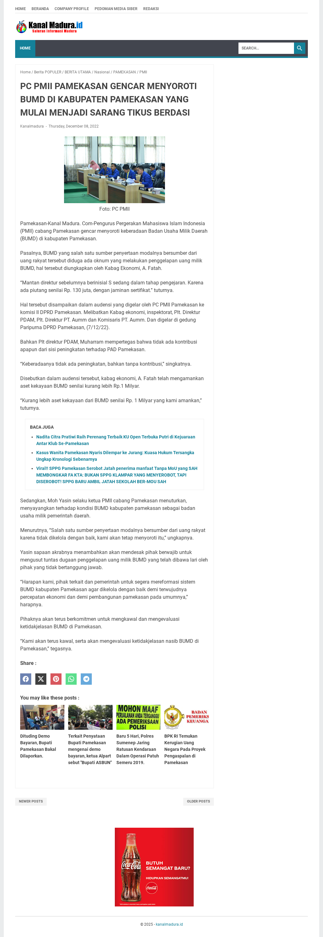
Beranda (40, 9)
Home (20, 9)
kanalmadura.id (169, 924)
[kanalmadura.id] (50, 27)
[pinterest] (56, 679)
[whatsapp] (71, 679)
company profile (72, 9)
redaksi (151, 9)
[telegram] (86, 679)
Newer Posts (31, 801)
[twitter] (40, 679)
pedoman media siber (116, 9)
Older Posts (198, 801)
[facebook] (25, 679)
